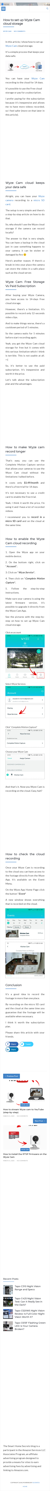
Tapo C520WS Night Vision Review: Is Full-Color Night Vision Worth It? (30, 1313)
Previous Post (12, 1076)
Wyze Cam (7, 31)
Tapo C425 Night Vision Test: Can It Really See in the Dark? (28, 1301)
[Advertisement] (25, 154)
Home (25, 1486)
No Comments (19, 31)
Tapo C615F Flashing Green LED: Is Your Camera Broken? (30, 1326)
